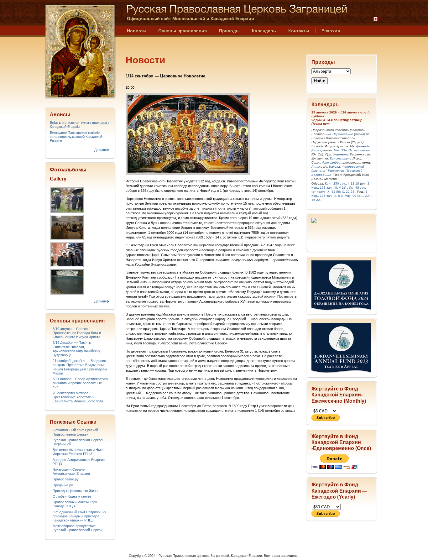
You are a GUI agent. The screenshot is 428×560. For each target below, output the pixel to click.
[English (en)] (375, 19)
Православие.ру (66, 479)
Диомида (363, 146)
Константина (341, 158)
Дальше (100, 150)
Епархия (330, 30)
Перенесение (342, 134)
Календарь (264, 30)
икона (359, 134)
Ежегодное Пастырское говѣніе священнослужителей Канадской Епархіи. (76, 137)
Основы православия (182, 30)
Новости (136, 30)
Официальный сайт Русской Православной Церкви (75, 432)
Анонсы (60, 114)
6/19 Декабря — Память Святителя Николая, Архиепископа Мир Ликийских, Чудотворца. (77, 349)
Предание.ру (63, 485)
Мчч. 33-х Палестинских (352, 150)
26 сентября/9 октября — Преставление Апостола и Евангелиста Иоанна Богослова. (78, 397)
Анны (315, 166)
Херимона (341, 154)
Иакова (334, 166)
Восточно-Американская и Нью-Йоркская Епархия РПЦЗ (78, 452)
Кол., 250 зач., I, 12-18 (342, 183)
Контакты (298, 30)
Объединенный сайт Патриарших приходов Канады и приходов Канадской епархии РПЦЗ (79, 516)
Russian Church (80, 51)
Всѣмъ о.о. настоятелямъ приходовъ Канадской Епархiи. (79, 124)
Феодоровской (353, 166)
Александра (331, 162)
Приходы (229, 30)
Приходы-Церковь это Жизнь (76, 491)
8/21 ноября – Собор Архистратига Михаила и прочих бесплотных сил (80, 383)
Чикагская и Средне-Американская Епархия (71, 471)
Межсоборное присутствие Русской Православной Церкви (77, 528)
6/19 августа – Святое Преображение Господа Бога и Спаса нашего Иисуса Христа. (77, 333)
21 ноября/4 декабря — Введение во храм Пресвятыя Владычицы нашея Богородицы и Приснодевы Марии (80, 367)
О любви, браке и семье (72, 496)
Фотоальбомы (68, 169)
